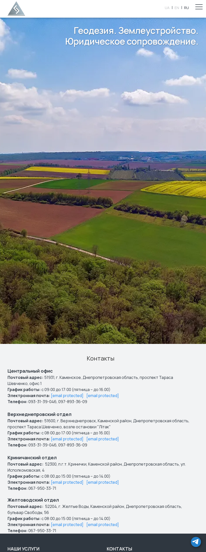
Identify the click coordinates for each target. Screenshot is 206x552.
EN (177, 7)
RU (186, 7)
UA (167, 7)
